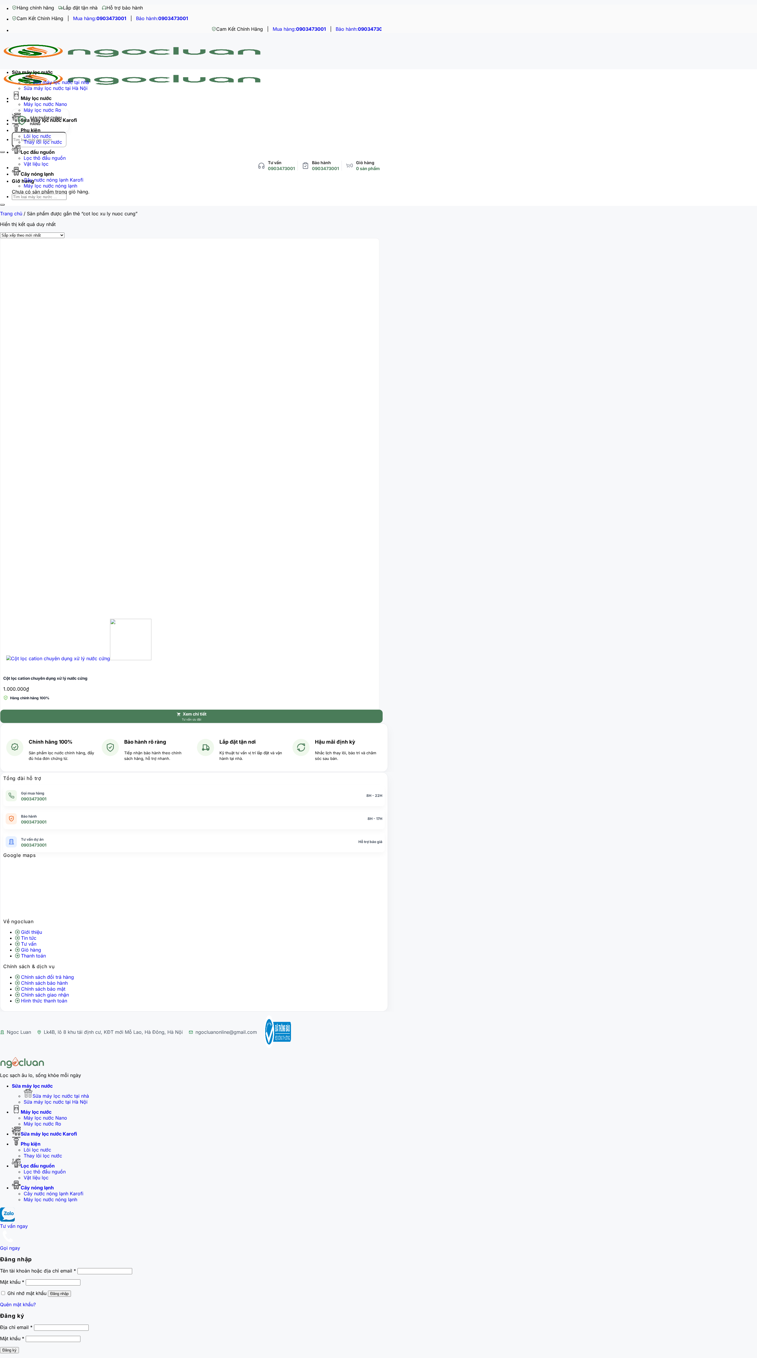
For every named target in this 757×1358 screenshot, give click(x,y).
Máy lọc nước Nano (45, 104)
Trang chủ (11, 214)
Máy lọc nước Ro (42, 1124)
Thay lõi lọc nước (43, 142)
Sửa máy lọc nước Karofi (49, 1134)
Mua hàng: (99, 18)
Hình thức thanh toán (44, 1001)
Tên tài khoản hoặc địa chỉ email (38, 1271)
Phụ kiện (31, 1144)
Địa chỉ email (16, 1327)
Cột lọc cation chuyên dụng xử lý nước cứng (45, 678)
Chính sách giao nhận (45, 995)
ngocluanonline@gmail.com (226, 1032)
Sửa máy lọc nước (32, 72)
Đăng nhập (59, 1293)
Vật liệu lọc (36, 164)
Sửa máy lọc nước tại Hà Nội (56, 88)
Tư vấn (28, 944)
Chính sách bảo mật (43, 989)
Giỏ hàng (31, 950)
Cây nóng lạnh (37, 174)
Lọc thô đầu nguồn (45, 158)
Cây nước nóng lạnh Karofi (53, 180)
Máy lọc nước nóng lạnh (50, 186)
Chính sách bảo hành (44, 983)
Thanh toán (33, 956)
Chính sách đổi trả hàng (47, 977)
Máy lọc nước (36, 98)
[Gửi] (2, 152)
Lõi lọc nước (37, 136)
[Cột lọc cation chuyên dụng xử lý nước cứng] (78, 658)
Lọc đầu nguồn (38, 152)
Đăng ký (9, 1350)
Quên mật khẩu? (18, 1304)
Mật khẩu (12, 1282)
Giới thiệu (31, 932)
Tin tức (28, 938)
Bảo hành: (162, 18)
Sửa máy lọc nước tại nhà (61, 82)
